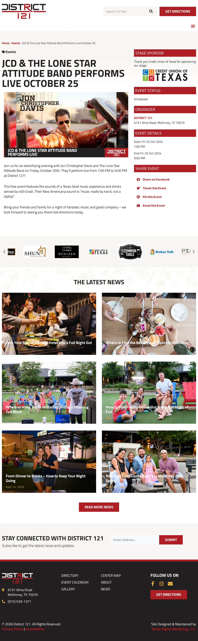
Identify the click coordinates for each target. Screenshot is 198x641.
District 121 (143, 118)
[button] (193, 26)
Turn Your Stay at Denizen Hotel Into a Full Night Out (49, 343)
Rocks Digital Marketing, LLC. (174, 629)
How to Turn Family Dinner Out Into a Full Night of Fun (147, 409)
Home (5, 43)
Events (16, 43)
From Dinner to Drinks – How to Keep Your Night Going (45, 478)
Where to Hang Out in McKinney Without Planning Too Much (47, 409)
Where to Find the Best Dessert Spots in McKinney (147, 343)
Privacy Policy (12, 629)
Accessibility (35, 629)
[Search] (150, 11)
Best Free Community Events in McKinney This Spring (144, 478)
